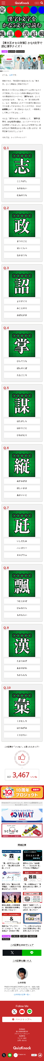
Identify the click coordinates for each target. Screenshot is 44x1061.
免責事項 (22, 1036)
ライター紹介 (22, 1038)
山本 (11, 75)
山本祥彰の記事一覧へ (22, 994)
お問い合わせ (22, 1040)
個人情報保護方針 (22, 1031)
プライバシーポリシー (22, 1034)
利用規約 (22, 1029)
